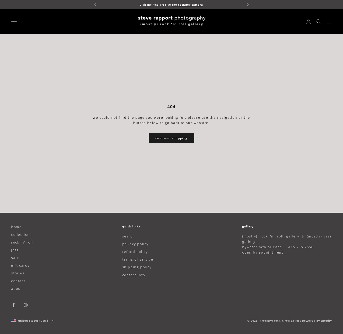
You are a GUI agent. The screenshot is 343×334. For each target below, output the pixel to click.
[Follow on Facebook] (13, 305)
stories (17, 273)
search (128, 236)
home (16, 227)
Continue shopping (171, 138)
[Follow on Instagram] (25, 305)
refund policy (135, 251)
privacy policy (135, 244)
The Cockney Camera (187, 4)
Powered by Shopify (317, 320)
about (16, 288)
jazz (15, 250)
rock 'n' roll (22, 242)
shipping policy (137, 267)
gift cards (20, 265)
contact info (133, 275)
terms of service (137, 259)
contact (18, 281)
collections (21, 234)
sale (15, 257)
